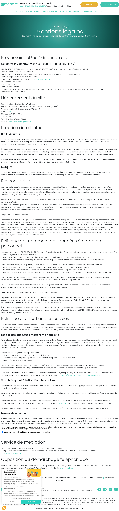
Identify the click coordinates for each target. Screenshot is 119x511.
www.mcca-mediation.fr (11, 453)
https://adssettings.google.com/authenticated (81, 375)
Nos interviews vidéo (62, 478)
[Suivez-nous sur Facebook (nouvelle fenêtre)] (99, 489)
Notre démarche (50, 11)
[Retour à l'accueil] (9, 4)
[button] (4, 508)
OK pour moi (31, 501)
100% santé (99, 11)
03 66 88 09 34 (111, 5)
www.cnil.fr (62, 403)
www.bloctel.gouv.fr (67, 468)
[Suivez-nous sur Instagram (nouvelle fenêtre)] (116, 489)
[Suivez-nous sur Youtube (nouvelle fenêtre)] (110, 489)
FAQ (74, 478)
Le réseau (59, 480)
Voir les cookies (11, 501)
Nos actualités (46, 478)
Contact (10, 111)
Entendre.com (110, 478)
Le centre (19, 11)
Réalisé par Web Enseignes (44, 508)
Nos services (87, 11)
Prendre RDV (90, 5)
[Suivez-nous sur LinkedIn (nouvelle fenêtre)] (105, 489)
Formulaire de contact (40, 79)
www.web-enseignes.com (20, 121)
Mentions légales (96, 478)
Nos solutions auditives (69, 11)
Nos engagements (33, 11)
